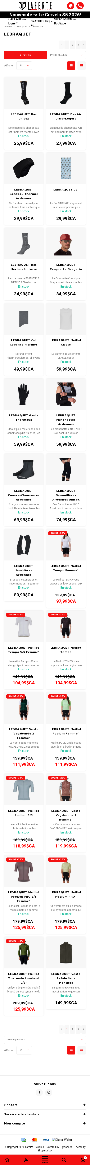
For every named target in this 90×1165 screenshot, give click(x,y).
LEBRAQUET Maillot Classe (66, 342)
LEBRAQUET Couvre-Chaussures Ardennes (24, 495)
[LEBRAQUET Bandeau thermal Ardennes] (24, 168)
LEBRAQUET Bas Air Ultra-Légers (66, 116)
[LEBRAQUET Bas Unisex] (24, 93)
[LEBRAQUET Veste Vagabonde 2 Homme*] (66, 789)
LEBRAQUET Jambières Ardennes (23, 570)
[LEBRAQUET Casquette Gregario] (66, 243)
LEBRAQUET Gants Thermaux (24, 417)
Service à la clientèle (21, 1114)
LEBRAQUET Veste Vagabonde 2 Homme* (66, 815)
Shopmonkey (45, 1150)
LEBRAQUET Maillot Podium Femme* (66, 731)
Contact (11, 1105)
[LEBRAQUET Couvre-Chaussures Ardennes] (24, 469)
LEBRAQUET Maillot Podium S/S (23, 813)
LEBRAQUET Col (65, 189)
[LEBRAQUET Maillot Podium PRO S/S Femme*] (24, 871)
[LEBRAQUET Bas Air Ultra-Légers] (66, 93)
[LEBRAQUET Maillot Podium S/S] (24, 789)
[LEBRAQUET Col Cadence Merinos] (24, 319)
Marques (22, 26)
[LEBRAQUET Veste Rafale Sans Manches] (66, 952)
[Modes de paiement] (23, 1139)
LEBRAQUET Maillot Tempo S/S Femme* (24, 650)
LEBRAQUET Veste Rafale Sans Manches (66, 978)
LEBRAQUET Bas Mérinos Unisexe (23, 267)
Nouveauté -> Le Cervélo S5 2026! (45, 14)
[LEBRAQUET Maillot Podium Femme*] (66, 708)
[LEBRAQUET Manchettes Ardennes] (66, 394)
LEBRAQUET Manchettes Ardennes (66, 419)
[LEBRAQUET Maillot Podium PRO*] (66, 871)
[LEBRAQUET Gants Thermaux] (24, 394)
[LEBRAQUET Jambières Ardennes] (24, 544)
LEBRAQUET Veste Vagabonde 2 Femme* (24, 733)
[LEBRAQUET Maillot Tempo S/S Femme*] (24, 626)
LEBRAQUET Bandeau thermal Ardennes (24, 194)
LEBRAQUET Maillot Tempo (66, 650)
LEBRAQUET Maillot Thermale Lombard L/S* (23, 978)
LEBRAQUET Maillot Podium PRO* (66, 894)
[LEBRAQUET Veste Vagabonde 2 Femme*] (24, 708)
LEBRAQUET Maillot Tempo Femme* (66, 568)
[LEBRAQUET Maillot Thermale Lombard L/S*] (24, 952)
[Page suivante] (83, 45)
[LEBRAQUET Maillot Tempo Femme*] (66, 544)
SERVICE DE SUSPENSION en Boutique (66, 19)
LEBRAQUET (38, 26)
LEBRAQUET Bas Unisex (24, 116)
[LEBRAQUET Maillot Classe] (66, 319)
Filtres (26, 55)
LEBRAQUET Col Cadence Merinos (24, 342)
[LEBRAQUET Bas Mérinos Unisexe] (24, 243)
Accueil (8, 26)
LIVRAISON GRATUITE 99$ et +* (42, 21)
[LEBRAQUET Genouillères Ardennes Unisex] (66, 469)
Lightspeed (66, 1147)
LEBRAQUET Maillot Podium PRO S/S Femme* (23, 896)
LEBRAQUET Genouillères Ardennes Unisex (66, 495)
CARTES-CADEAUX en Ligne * (19, 19)
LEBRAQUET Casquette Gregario (66, 267)
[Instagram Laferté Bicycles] (48, 1092)
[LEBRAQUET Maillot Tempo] (66, 626)
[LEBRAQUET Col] (66, 168)
